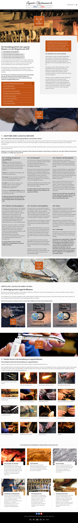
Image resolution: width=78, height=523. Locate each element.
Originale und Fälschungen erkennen (11, 91)
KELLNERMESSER (15, 10)
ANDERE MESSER (48, 10)
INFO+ (72, 10)
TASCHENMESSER (6, 10)
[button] (72, 4)
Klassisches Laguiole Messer (9, 96)
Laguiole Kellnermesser (8, 101)
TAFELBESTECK (23, 10)
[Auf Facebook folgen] (37, 514)
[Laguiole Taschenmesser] (39, 4)
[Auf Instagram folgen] (39, 514)
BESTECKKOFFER (31, 10)
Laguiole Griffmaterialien (8, 86)
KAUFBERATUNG (66, 10)
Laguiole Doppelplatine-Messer (10, 98)
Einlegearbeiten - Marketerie (9, 88)
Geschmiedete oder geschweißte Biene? (12, 93)
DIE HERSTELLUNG (57, 10)
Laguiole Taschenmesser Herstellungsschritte (13, 83)
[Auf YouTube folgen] (41, 514)
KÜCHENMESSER (40, 10)
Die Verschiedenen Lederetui (9, 103)
